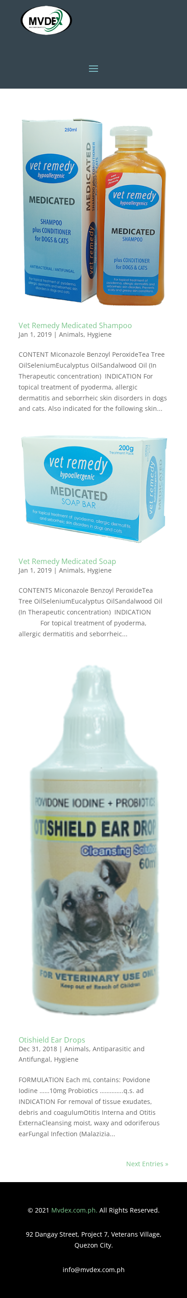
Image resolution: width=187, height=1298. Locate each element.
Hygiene (99, 334)
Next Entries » (147, 1163)
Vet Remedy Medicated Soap (67, 561)
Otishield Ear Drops (52, 1040)
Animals (71, 334)
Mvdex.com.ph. (75, 1210)
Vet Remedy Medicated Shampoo (75, 325)
